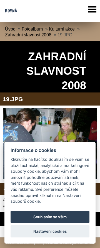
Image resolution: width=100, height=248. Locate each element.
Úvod (10, 29)
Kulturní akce (62, 29)
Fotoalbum (32, 29)
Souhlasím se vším (50, 217)
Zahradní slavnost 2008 (28, 34)
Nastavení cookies (50, 231)
